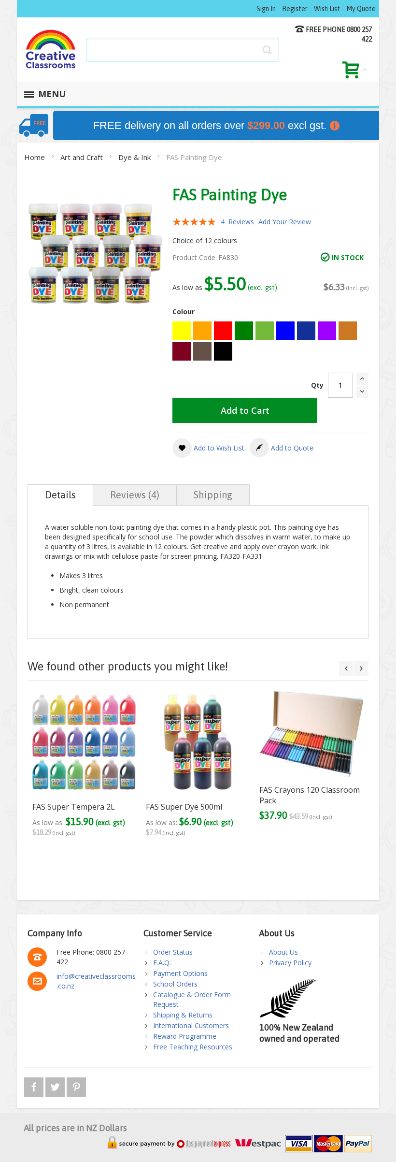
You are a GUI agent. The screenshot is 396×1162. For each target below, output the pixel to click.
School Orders (175, 983)
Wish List (327, 9)
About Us (283, 952)
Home (35, 157)
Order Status (173, 952)
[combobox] (182, 50)
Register (295, 9)
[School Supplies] (51, 49)
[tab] (60, 495)
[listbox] (270, 342)
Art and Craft (82, 157)
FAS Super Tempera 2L (73, 806)
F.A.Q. (162, 962)
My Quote (361, 9)
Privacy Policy (290, 962)
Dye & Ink (135, 157)
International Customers (191, 1025)
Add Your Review (284, 221)
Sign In (266, 9)
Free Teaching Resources (192, 1046)
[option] (181, 330)
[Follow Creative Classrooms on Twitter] (56, 1085)
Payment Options (180, 973)
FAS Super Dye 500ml (184, 806)
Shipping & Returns (182, 1014)
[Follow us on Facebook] (34, 1085)
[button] (208, 448)
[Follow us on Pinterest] (76, 1085)
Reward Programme (184, 1036)
